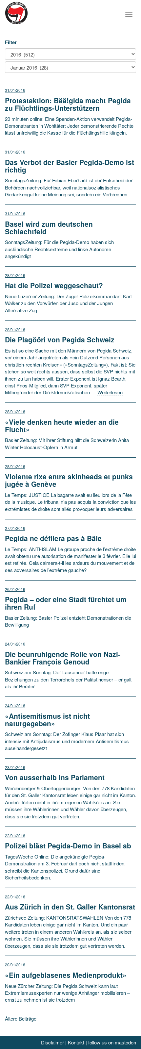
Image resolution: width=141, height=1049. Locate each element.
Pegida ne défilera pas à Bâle (53, 538)
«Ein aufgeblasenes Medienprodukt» (66, 975)
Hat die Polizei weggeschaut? (54, 285)
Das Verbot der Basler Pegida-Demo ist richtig (69, 165)
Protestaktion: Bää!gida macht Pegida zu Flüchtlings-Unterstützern (68, 104)
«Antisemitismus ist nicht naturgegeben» (47, 719)
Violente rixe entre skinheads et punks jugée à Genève (69, 480)
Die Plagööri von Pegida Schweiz (59, 339)
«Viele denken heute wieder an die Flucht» (62, 425)
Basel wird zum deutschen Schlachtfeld (49, 227)
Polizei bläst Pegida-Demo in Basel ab (68, 845)
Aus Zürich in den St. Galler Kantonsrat (70, 906)
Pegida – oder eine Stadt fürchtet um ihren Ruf (66, 603)
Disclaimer (52, 1042)
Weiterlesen (110, 392)
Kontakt (76, 1042)
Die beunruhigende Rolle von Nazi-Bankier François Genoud (62, 657)
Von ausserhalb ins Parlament (55, 777)
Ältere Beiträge (20, 1018)
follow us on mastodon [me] (112, 1042)
